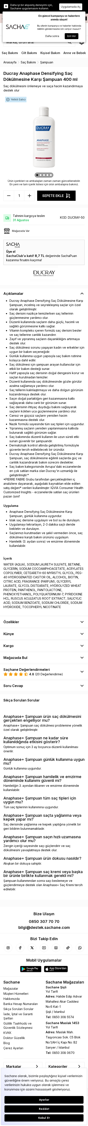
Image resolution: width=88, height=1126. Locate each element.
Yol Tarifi (52, 991)
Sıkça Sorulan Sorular (18, 1009)
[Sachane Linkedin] (56, 948)
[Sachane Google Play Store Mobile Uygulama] (30, 969)
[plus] (9, 196)
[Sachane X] (32, 948)
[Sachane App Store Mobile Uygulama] (56, 969)
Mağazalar (10, 988)
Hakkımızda (11, 999)
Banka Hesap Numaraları (20, 1004)
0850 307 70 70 (44, 921)
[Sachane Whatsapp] (80, 948)
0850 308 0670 (63, 1053)
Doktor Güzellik (14, 1038)
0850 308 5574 (63, 1017)
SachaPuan (69, 256)
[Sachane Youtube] (44, 948)
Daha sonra (52, 36)
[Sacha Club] (44, 245)
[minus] (29, 196)
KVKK (7, 1033)
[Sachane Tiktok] (68, 948)
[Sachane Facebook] (20, 948)
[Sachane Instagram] (8, 948)
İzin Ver (71, 36)
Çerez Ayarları (13, 1048)
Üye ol (10, 251)
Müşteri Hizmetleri (15, 993)
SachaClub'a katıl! (20, 256)
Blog (6, 1043)
